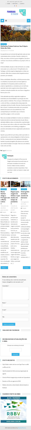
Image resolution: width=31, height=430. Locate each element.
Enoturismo (9, 150)
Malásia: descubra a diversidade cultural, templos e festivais (15, 386)
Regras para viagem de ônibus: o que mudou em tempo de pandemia (15, 197)
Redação (10, 156)
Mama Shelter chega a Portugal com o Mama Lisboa (5, 197)
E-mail (4, 310)
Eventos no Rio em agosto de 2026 (11, 381)
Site (3, 317)
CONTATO (22, 3)
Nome (4, 303)
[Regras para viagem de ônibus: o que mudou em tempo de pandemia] (15, 184)
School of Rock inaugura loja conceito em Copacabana (16, 377)
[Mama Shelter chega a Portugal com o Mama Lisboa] (5, 184)
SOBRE (8, 3)
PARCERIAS (15, 3)
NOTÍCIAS (3, 44)
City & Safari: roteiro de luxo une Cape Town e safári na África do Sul (15, 365)
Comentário (5, 286)
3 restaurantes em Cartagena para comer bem (27, 268)
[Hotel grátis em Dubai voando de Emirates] (25, 184)
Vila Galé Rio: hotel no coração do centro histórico (5, 268)
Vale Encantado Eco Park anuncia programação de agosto (15, 372)
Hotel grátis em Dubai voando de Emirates (25, 195)
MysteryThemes (22, 428)
